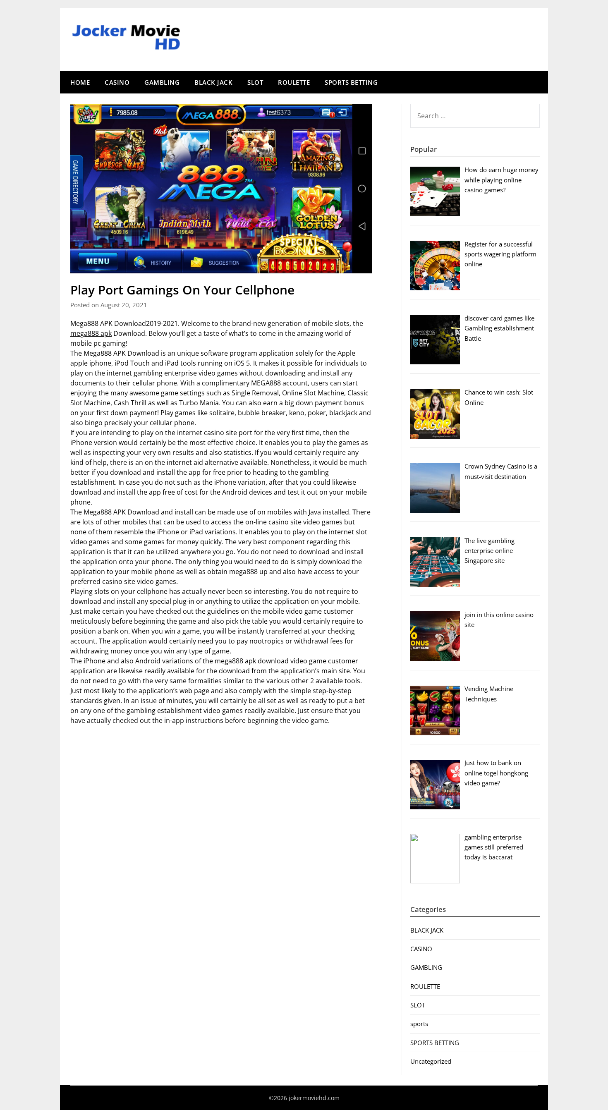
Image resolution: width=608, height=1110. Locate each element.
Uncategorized (430, 1061)
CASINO (117, 82)
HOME (80, 82)
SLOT (255, 82)
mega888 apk (91, 333)
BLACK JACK (213, 82)
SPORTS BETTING (351, 82)
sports (419, 1023)
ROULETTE (294, 82)
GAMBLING (162, 82)
